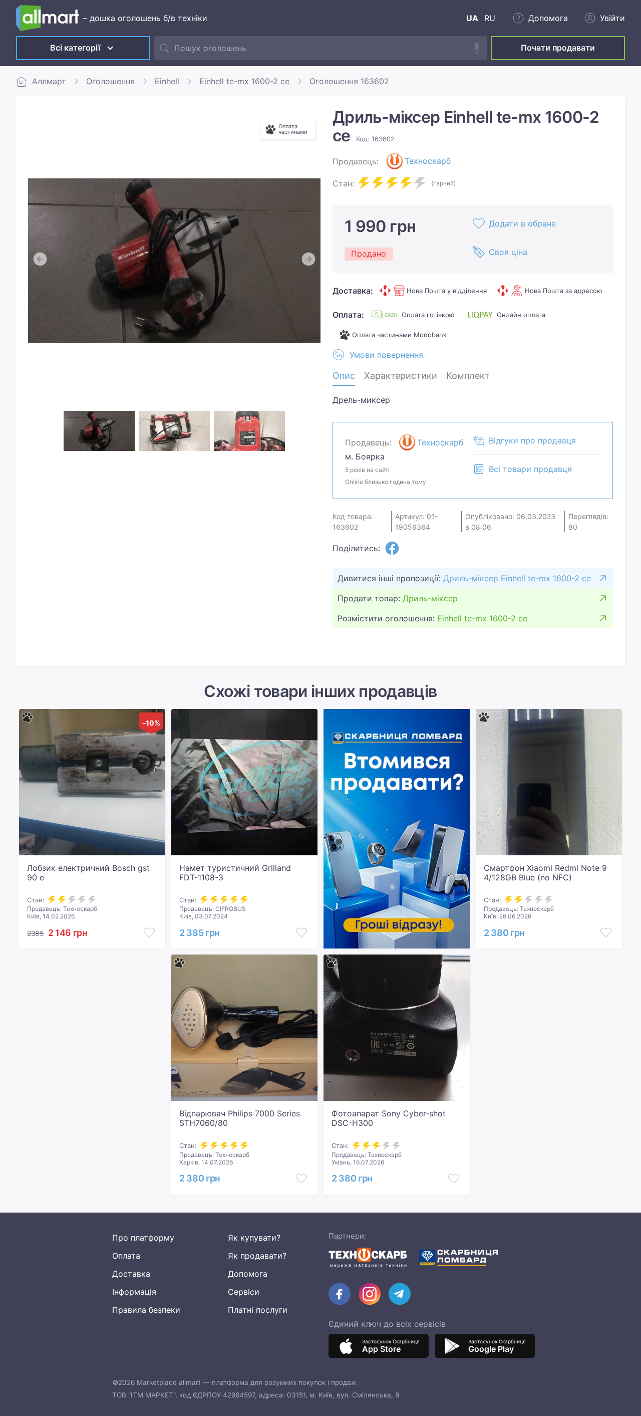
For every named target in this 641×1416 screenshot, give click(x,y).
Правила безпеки (146, 1310)
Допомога (247, 1274)
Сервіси (243, 1292)
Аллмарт (49, 81)
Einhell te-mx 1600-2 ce (244, 81)
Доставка (131, 1274)
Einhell (167, 81)
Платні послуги (257, 1310)
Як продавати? (257, 1256)
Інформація (134, 1292)
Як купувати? (254, 1238)
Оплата (126, 1256)
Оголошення (110, 81)
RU (489, 18)
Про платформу (143, 1238)
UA (472, 18)
